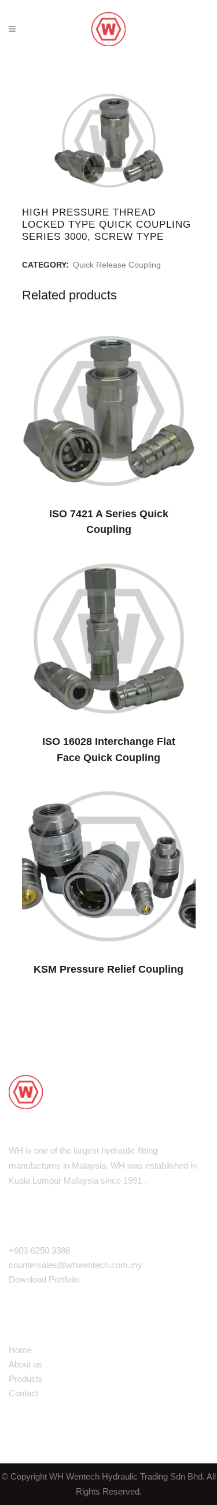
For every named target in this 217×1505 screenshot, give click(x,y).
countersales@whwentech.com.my (75, 1265)
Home (20, 1350)
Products (26, 1379)
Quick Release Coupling (117, 264)
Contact (23, 1393)
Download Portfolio (44, 1279)
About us (25, 1364)
